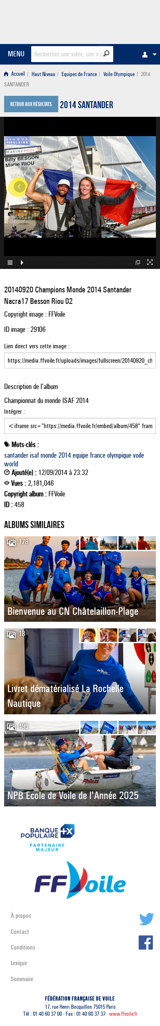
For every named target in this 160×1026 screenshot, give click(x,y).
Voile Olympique (119, 74)
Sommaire (22, 979)
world (11, 464)
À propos (21, 915)
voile (138, 455)
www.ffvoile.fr (123, 1013)
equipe (80, 455)
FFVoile (117, 20)
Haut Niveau (43, 74)
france (97, 455)
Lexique (19, 963)
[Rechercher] (106, 53)
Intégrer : (14, 411)
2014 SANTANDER (86, 106)
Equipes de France (79, 74)
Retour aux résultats (31, 105)
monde (49, 455)
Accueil (17, 74)
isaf (34, 455)
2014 (64, 455)
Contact (20, 932)
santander (16, 455)
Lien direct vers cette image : (37, 346)
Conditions (23, 947)
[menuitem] (147, 54)
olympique (119, 455)
